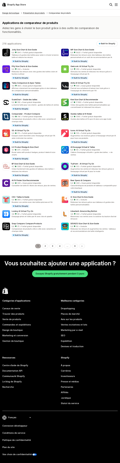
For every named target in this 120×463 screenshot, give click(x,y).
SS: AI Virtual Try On (20, 130)
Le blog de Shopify (12, 381)
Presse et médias (70, 381)
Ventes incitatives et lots (74, 324)
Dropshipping (68, 308)
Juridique (66, 398)
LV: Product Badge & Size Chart (25, 147)
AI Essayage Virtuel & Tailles (83, 147)
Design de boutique (12, 330)
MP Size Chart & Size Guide (82, 50)
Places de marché (70, 314)
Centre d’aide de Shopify (15, 365)
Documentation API (12, 370)
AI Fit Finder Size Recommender (25, 180)
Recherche (8, 387)
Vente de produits (11, 319)
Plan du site (8, 447)
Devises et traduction (72, 346)
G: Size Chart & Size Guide (82, 197)
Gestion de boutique (13, 341)
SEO (63, 335)
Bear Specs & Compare (81, 180)
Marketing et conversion (15, 335)
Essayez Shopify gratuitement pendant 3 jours (60, 273)
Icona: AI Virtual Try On (80, 130)
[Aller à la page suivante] (82, 246)
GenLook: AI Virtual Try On (82, 66)
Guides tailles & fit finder (81, 114)
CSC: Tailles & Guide (20, 197)
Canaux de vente (11, 308)
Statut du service (70, 403)
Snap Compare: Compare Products (27, 223)
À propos (65, 365)
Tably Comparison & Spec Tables (26, 83)
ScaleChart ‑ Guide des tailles (24, 99)
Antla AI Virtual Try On (80, 83)
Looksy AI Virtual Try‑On (22, 211)
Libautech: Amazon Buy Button (84, 211)
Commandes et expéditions (16, 324)
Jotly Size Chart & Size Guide (24, 50)
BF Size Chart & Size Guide (23, 164)
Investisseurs (68, 376)
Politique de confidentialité (16, 440)
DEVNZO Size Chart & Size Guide (85, 223)
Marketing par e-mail (72, 330)
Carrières (66, 370)
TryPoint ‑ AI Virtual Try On (82, 164)
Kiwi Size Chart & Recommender (84, 99)
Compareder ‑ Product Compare (26, 114)
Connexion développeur (14, 425)
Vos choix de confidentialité (17, 454)
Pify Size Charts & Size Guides (25, 66)
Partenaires (67, 387)
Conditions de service (13, 433)
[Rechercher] (110, 4)
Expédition (66, 341)
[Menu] (116, 4)
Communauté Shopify (13, 376)
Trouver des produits (13, 314)
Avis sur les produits (71, 319)
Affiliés (64, 392)
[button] (30, 56)
